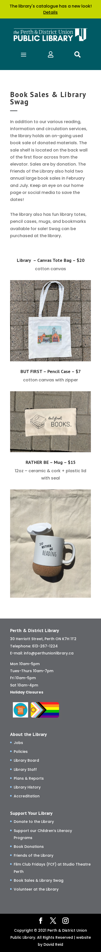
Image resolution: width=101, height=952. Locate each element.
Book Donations (29, 846)
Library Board (26, 760)
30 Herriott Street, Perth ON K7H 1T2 (43, 638)
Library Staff (25, 769)
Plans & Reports (29, 778)
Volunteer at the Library (36, 889)
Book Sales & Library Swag (38, 880)
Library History (27, 787)
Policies (21, 751)
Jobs (18, 742)
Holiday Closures (26, 692)
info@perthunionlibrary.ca (49, 653)
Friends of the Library (33, 855)
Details (50, 12)
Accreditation (27, 796)
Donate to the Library (34, 821)
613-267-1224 (45, 646)
